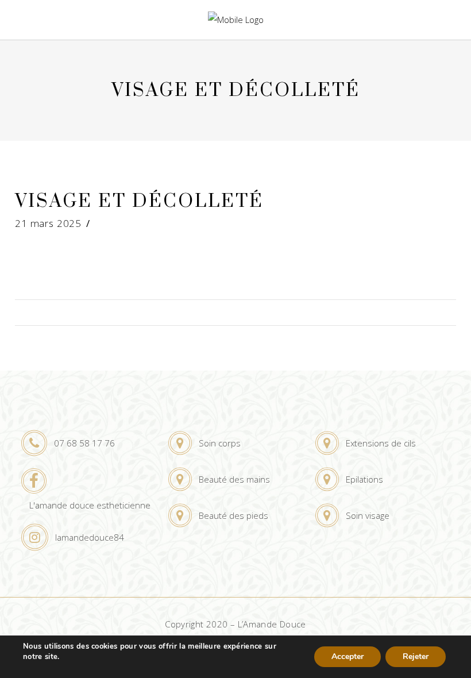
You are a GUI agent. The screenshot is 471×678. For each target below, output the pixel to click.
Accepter (347, 656)
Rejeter (415, 656)
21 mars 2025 (48, 223)
